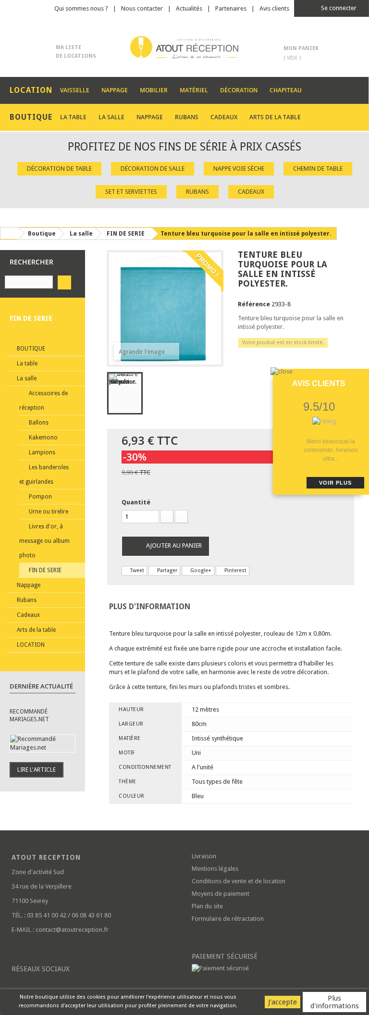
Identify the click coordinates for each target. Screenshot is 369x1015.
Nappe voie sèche (238, 168)
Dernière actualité (41, 686)
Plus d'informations (334, 1002)
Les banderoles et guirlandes (44, 474)
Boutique (30, 348)
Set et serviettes (131, 191)
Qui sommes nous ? (81, 8)
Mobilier (154, 90)
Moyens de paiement (220, 893)
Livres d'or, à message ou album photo (44, 541)
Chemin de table (318, 168)
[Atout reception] (184, 47)
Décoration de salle (152, 168)
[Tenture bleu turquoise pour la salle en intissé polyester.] (125, 393)
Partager (166, 570)
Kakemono (42, 437)
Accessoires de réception (43, 400)
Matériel (194, 90)
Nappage (114, 90)
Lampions (41, 452)
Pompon (39, 496)
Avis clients (274, 8)
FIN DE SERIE (44, 570)
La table (73, 117)
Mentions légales (215, 868)
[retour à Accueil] (9, 233)
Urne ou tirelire (47, 511)
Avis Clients (318, 383)
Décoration (239, 90)
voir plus (335, 483)
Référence (254, 304)
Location (30, 644)
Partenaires (230, 8)
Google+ (200, 570)
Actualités (189, 8)
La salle (111, 117)
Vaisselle (74, 90)
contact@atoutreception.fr (72, 929)
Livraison (204, 856)
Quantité (136, 502)
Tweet (136, 570)
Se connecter (338, 8)
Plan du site (207, 906)
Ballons (38, 422)
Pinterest (234, 570)
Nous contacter (142, 8)
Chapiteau (286, 90)
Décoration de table (59, 168)
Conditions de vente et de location (238, 881)
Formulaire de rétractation (228, 918)
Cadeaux (223, 117)
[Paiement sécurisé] (274, 968)
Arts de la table (275, 117)
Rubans (186, 117)
